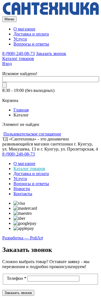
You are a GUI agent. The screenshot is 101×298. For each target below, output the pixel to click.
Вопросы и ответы (31, 44)
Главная (21, 110)
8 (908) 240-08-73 (18, 53)
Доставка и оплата (31, 34)
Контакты (22, 193)
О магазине (24, 29)
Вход (7, 63)
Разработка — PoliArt (22, 237)
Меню (9, 19)
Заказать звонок (51, 53)
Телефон (16, 278)
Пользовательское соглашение (32, 134)
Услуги (20, 39)
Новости (21, 188)
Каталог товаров (18, 58)
